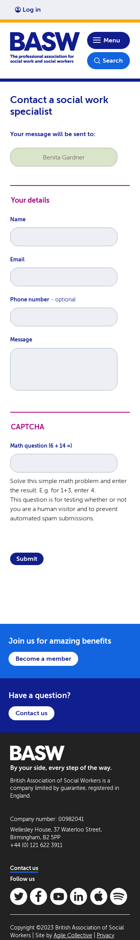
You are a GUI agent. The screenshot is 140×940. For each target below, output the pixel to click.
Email (17, 259)
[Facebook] (38, 896)
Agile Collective (73, 935)
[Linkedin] (78, 896)
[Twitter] (18, 896)
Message (21, 339)
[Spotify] (118, 896)
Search (113, 60)
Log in (32, 9)
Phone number (29, 299)
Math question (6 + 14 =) (41, 446)
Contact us (31, 713)
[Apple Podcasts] (98, 896)
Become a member (43, 658)
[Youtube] (58, 896)
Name (18, 219)
